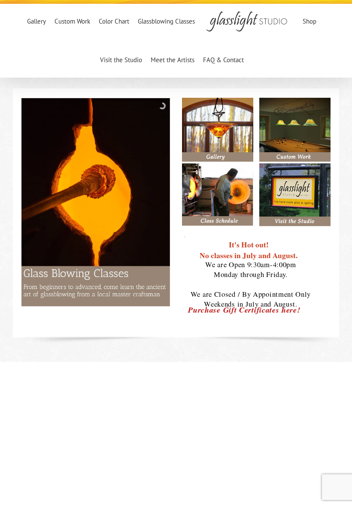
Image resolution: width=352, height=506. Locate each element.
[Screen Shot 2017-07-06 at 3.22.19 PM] (295, 101)
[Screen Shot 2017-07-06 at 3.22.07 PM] (217, 101)
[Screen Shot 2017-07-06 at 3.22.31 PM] (217, 166)
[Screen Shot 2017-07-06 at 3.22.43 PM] (295, 166)
